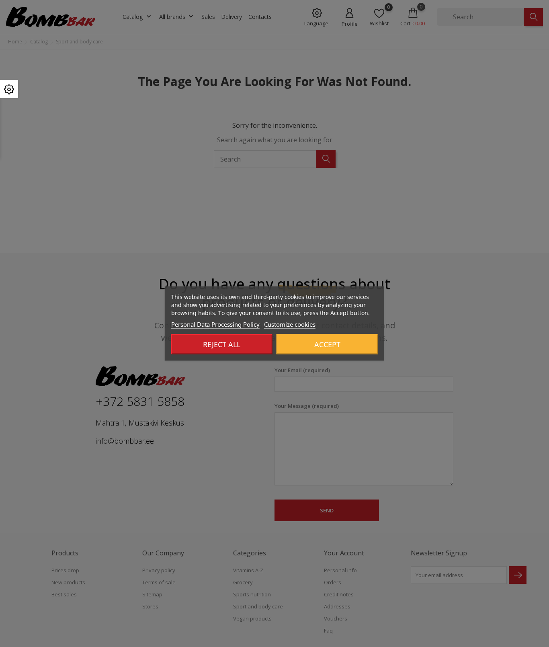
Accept (327, 344)
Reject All (221, 344)
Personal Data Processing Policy (215, 324)
